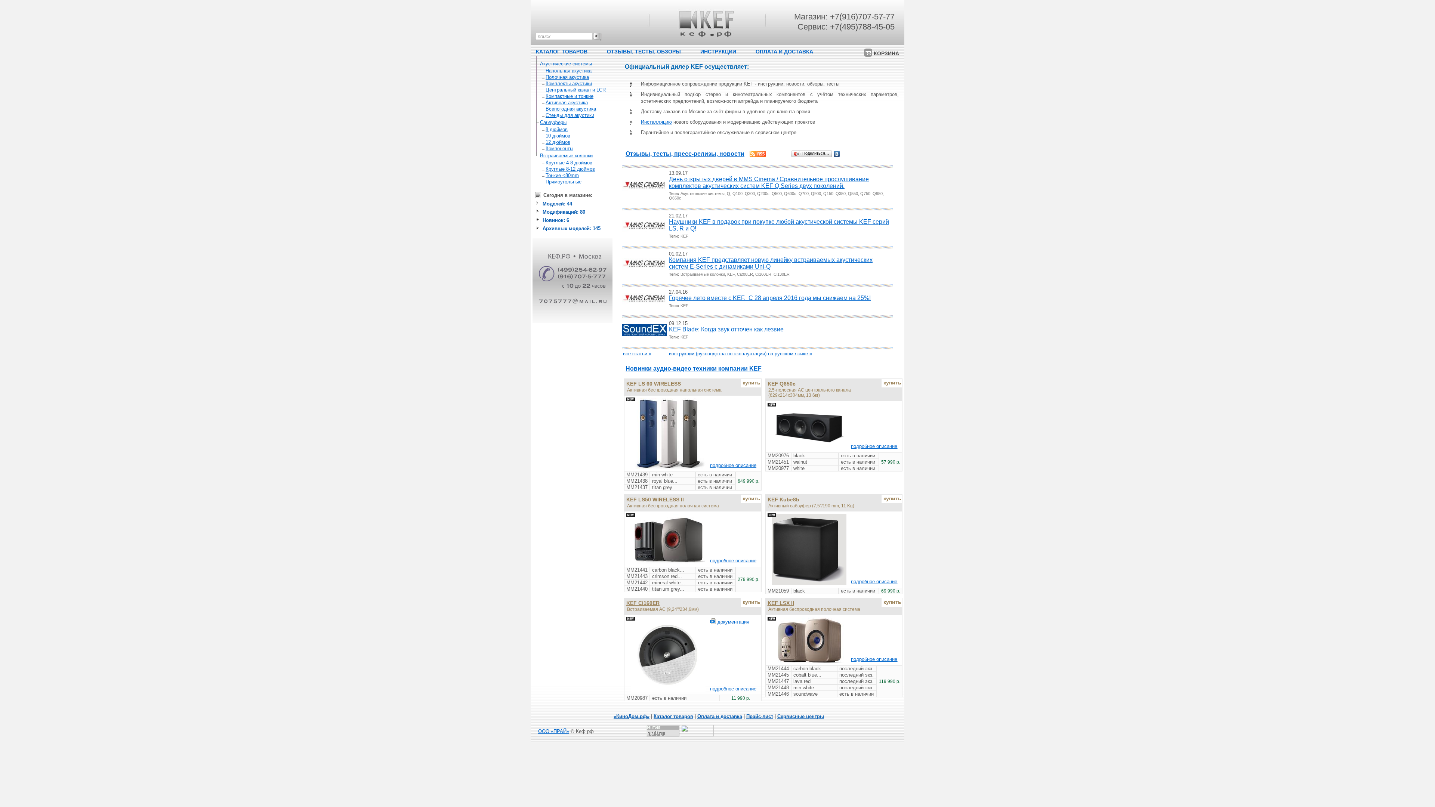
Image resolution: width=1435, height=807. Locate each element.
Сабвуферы (553, 122)
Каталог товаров (673, 716)
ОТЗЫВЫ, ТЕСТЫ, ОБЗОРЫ (644, 52)
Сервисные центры (800, 716)
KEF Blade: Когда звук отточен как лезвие (726, 329)
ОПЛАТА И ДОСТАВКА (784, 52)
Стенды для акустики (570, 115)
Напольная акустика (569, 71)
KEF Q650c (782, 384)
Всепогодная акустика (571, 109)
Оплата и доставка (719, 716)
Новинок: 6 (556, 220)
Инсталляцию (656, 122)
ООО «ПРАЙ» (553, 731)
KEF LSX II (781, 603)
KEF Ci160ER (643, 603)
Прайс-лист (759, 716)
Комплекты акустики (569, 83)
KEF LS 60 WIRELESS (653, 384)
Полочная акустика (567, 77)
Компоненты (559, 148)
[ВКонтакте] (837, 154)
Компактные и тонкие (569, 96)
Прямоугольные (563, 182)
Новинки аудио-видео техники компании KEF (694, 368)
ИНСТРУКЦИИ (718, 52)
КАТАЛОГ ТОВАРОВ (561, 52)
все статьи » (637, 353)
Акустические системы (566, 64)
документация (733, 622)
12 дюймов (558, 142)
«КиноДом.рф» (631, 716)
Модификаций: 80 (564, 212)
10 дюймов (558, 136)
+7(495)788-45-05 (862, 26)
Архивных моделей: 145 (572, 228)
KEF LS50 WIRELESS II (655, 500)
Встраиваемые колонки (566, 155)
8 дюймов (557, 129)
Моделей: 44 (557, 204)
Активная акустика (567, 102)
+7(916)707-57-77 (862, 16)
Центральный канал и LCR (576, 90)
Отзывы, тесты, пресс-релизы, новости (685, 154)
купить (751, 383)
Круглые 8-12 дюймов (570, 169)
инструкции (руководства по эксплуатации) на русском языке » (740, 353)
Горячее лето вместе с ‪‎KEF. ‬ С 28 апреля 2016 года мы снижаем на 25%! (770, 298)
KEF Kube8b (783, 500)
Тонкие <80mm (562, 175)
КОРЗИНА (886, 53)
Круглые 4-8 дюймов (569, 163)
